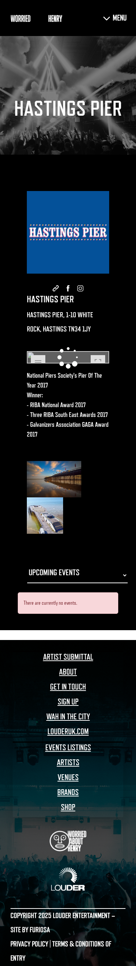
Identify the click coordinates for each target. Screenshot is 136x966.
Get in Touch (68, 687)
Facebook (68, 288)
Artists (68, 763)
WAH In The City (68, 717)
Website (55, 288)
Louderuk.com (68, 732)
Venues (68, 778)
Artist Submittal (68, 657)
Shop (68, 807)
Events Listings (68, 748)
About (68, 672)
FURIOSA (40, 930)
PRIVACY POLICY (29, 944)
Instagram (80, 288)
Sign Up (68, 702)
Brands (68, 792)
